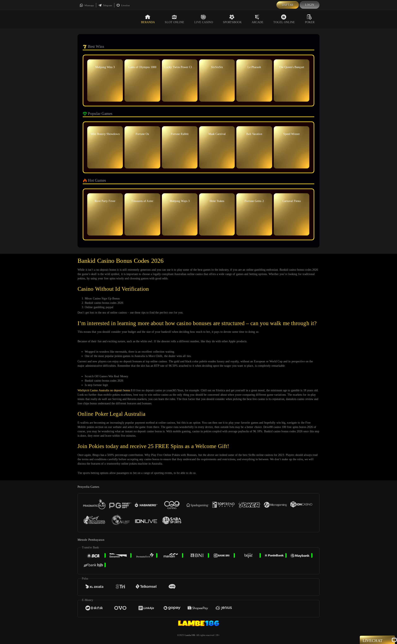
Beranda (148, 22)
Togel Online (284, 22)
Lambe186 (190, 635)
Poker (310, 22)
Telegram (107, 5)
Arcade (258, 22)
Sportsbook (232, 22)
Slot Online (174, 22)
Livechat (125, 5)
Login (309, 4)
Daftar (287, 4)
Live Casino (203, 22)
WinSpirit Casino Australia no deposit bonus (104, 390)
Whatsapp (89, 5)
